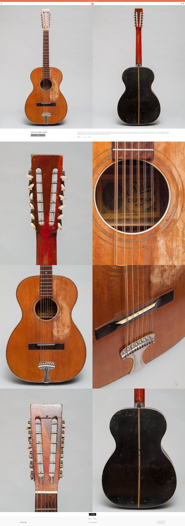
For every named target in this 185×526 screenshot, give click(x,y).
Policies (95, 518)
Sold (38, 135)
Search (89, 518)
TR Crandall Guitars (94, 522)
